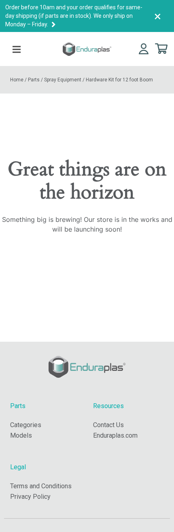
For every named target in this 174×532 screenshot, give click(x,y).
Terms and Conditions (41, 486)
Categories (25, 425)
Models (21, 435)
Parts (34, 80)
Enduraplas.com (115, 435)
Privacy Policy (30, 496)
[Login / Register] (144, 48)
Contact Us (108, 425)
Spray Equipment (62, 80)
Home (16, 80)
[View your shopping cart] (161, 48)
